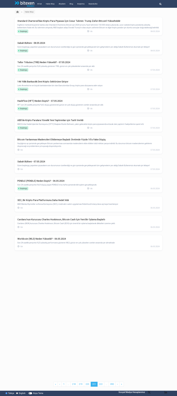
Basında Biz (93, 4)
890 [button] (112, 384)
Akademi (62, 4)
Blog (71, 4)
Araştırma (80, 4)
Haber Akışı (50, 4)
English (22, 393)
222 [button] (101, 384)
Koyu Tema (38, 393)
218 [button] (74, 384)
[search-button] (160, 4)
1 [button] (63, 384)
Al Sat (39, 4)
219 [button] (80, 384)
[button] (55, 384)
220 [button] (87, 384)
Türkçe (11, 393)
